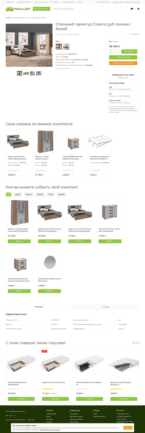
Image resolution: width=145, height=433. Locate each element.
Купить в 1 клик (123, 57)
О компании (10, 2)
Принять (128, 427)
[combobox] (88, 9)
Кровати (29, 194)
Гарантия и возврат (41, 2)
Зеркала (61, 194)
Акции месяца (51, 414)
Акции (95, 414)
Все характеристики (63, 68)
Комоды (40, 194)
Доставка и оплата (76, 416)
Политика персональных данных (15, 419)
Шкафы (17, 194)
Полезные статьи (99, 416)
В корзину (129, 51)
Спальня (49, 422)
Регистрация (135, 2)
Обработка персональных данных (50, 430)
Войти (127, 2)
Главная (8, 18)
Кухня (48, 416)
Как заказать (55, 2)
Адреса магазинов (69, 2)
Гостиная (49, 419)
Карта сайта (31, 419)
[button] (43, 73)
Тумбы (50, 194)
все (8, 194)
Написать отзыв (73, 34)
